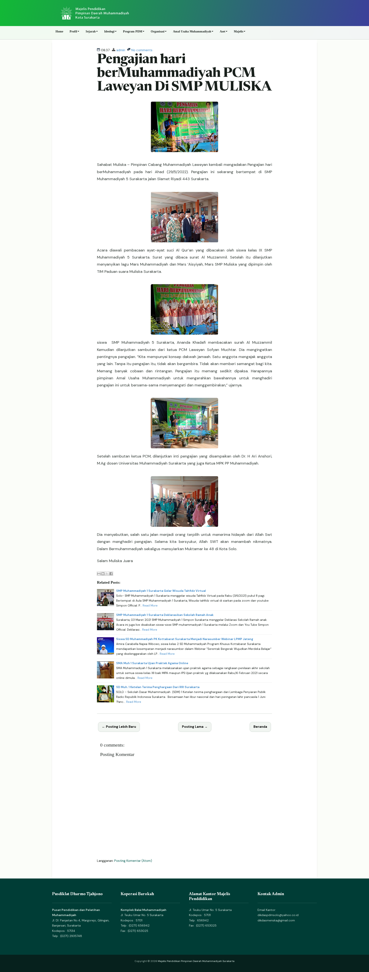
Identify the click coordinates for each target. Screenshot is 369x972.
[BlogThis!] (103, 574)
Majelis (238, 31)
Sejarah (91, 31)
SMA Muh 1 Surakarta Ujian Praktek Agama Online (152, 663)
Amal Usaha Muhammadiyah (192, 31)
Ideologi (109, 31)
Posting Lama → (195, 727)
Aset (222, 31)
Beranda (260, 727)
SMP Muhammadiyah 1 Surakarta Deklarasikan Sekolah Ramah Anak (165, 615)
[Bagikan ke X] (107, 574)
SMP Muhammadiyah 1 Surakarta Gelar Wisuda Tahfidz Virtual (161, 591)
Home (59, 31)
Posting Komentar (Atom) (133, 861)
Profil (73, 31)
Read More (150, 605)
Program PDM (132, 31)
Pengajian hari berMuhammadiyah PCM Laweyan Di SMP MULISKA (184, 73)
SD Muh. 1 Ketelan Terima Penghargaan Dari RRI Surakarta (157, 687)
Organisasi (157, 31)
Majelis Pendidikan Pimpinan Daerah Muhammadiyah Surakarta (196, 961)
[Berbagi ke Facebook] (111, 574)
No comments (141, 50)
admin (120, 50)
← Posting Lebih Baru (119, 727)
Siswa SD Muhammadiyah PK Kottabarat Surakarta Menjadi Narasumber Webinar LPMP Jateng (184, 639)
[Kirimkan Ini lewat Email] (99, 574)
